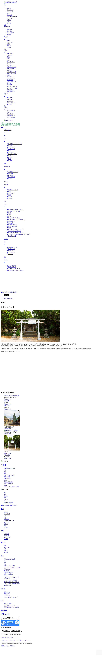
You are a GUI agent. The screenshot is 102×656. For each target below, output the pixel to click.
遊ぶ (5, 492)
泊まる (6, 499)
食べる (6, 496)
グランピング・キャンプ (11, 597)
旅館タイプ (10, 99)
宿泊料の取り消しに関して (16, 232)
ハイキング (10, 11)
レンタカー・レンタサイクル (16, 219)
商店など (9, 70)
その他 (9, 47)
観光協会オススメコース (15, 144)
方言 (8, 60)
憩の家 (9, 34)
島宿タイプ (10, 97)
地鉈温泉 (9, 29)
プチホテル (10, 101)
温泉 (5, 494)
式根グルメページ (13, 190)
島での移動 (7, 477)
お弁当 (9, 45)
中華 (8, 44)
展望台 (9, 20)
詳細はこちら (7, 399)
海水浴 (9, 8)
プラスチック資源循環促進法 (12, 583)
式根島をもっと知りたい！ (16, 209)
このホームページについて (8, 640)
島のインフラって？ (14, 218)
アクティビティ (12, 154)
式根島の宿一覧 (12, 247)
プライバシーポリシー (23, 640)
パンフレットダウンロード (16, 229)
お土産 (9, 23)
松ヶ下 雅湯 (10, 32)
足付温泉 (9, 31)
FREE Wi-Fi (10, 80)
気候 (8, 58)
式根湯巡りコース (13, 172)
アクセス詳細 (12, 265)
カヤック (9, 15)
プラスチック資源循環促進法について (19, 234)
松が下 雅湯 (7, 537)
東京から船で (11, 110)
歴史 (8, 57)
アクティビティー (12, 16)
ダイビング (10, 10)
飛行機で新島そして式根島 (16, 270)
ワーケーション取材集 (14, 231)
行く (5, 501)
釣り (8, 13)
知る (4, 465)
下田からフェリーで (14, 268)
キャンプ (9, 18)
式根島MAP (10, 68)
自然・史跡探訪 (11, 73)
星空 (8, 21)
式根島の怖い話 (11, 72)
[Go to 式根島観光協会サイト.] (1, 292)
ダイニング (10, 42)
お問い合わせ (5, 614)
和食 (8, 40)
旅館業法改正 (11, 91)
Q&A (8, 75)
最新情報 (4, 610)
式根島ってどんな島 (14, 211)
